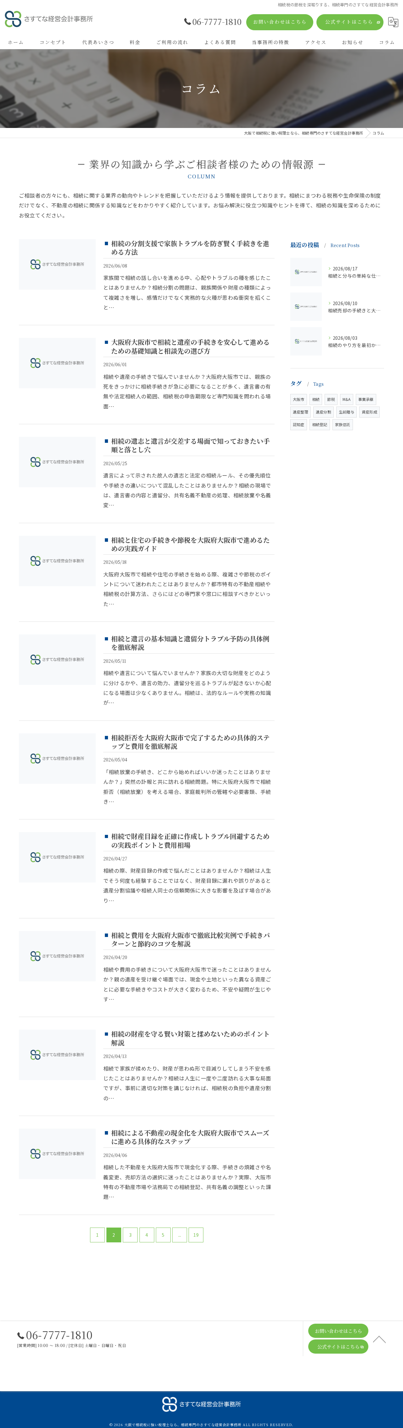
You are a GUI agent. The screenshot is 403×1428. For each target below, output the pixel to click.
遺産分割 (323, 411)
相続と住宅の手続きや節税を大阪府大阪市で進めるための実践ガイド (190, 544)
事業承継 (366, 399)
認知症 (298, 424)
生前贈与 (346, 411)
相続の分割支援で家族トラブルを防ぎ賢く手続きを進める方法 (190, 248)
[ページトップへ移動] (379, 1339)
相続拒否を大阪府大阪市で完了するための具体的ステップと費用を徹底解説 (190, 742)
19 (195, 1235)
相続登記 (319, 424)
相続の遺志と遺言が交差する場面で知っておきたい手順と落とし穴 (190, 445)
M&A (347, 399)
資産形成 (369, 411)
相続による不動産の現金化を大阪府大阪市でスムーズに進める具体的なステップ (190, 1137)
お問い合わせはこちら (280, 21)
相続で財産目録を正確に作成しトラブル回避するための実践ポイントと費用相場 (190, 840)
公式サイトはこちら (349, 21)
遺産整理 (300, 411)
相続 (316, 399)
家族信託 (342, 424)
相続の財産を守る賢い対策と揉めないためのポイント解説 (190, 1038)
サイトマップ (268, 1382)
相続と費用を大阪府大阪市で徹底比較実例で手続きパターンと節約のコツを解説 (190, 939)
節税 (331, 399)
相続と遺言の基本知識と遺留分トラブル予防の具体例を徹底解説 (190, 643)
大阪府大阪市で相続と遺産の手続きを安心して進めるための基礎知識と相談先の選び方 (190, 346)
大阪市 (298, 399)
